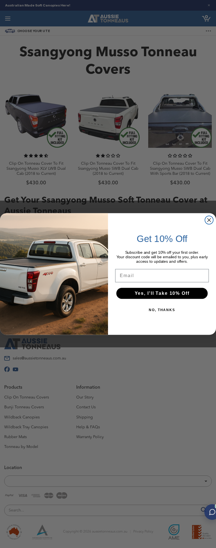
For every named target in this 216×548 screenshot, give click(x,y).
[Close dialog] (209, 220)
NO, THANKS (162, 310)
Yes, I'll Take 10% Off (162, 293)
